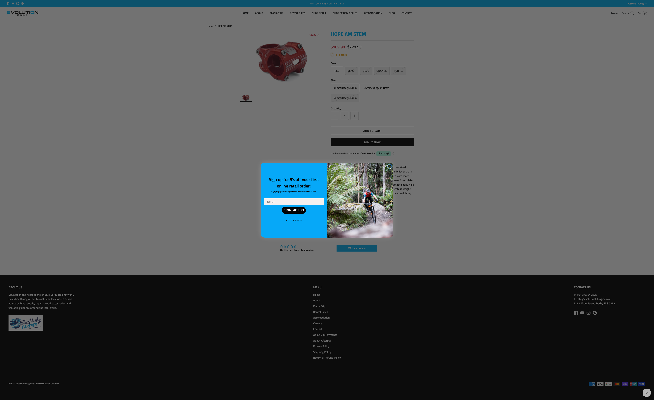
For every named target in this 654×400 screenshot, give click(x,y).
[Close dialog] (390, 166)
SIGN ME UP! (294, 210)
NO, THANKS (294, 220)
